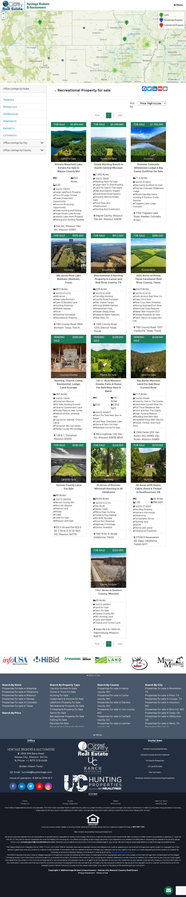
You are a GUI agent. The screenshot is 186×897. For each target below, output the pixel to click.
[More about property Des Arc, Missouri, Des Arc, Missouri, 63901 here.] (68, 176)
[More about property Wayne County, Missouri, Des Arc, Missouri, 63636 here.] (108, 171)
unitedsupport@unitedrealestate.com (37, 842)
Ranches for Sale (59, 723)
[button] (23, 143)
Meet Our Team (161, 801)
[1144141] (127, 22)
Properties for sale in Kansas (18, 698)
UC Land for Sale (155, 766)
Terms (183, 82)
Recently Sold (161, 803)
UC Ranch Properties (155, 760)
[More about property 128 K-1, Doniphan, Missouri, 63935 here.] (68, 388)
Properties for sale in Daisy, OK (162, 712)
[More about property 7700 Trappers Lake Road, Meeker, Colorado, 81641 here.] (148, 172)
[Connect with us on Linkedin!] (21, 786)
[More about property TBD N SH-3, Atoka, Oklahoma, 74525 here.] (108, 491)
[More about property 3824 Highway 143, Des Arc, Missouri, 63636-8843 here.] (108, 387)
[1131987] (40, 22)
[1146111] (125, 39)
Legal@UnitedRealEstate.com (123, 852)
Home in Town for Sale (63, 691)
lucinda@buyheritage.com (37, 772)
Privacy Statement (70, 803)
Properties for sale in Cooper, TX (163, 698)
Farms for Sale (58, 712)
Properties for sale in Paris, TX (162, 695)
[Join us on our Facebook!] (13, 786)
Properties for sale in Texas (17, 705)
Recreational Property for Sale (67, 705)
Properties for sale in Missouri (19, 695)
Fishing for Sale (58, 719)
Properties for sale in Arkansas (19, 688)
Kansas (8, 128)
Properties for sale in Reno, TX (162, 723)
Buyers (70, 801)
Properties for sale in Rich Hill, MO (164, 709)
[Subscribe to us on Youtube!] (39, 786)
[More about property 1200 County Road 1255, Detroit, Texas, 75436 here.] (108, 283)
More (98, 734)
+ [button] (3, 13)
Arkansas (9, 121)
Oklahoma (10, 114)
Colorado (10, 135)
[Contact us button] (168, 890)
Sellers (115, 801)
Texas (8, 99)
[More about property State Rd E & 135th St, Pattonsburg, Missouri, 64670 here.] (108, 593)
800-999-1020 (138, 827)
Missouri (10, 106)
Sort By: (132, 105)
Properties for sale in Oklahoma (20, 691)
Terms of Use (116, 803)
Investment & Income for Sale (67, 698)
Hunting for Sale (59, 695)
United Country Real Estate (155, 749)
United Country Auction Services (155, 755)
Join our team (155, 772)
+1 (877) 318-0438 (36, 760)
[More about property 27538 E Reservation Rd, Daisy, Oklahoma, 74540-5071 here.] (148, 494)
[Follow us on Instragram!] (48, 786)
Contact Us (24, 803)
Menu (179, 5)
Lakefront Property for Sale (65, 702)
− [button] (3, 17)
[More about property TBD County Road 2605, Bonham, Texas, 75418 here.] (68, 281)
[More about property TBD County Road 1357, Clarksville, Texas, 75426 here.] (148, 283)
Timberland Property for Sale (66, 709)
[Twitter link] (30, 786)
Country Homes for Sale (63, 688)
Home (24, 801)
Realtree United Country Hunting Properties (155, 778)
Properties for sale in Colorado (19, 702)
